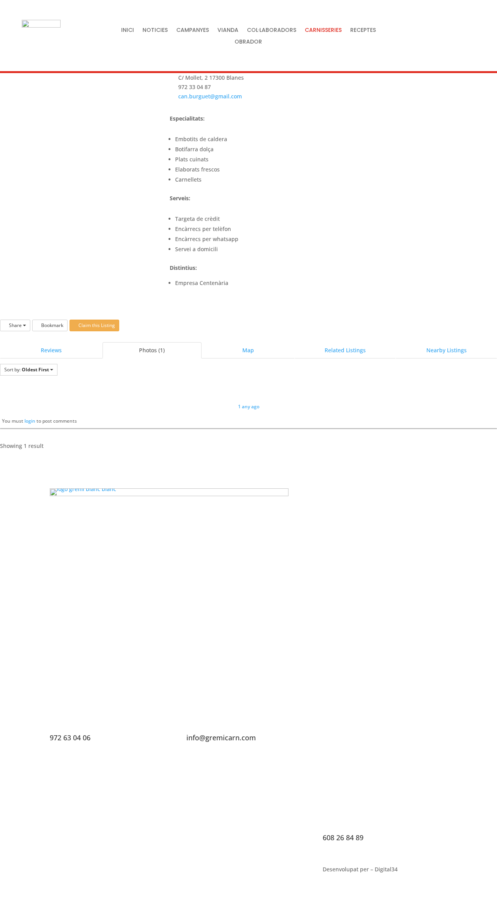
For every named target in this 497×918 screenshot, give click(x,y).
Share (15, 325)
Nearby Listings (446, 350)
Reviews (51, 350)
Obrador (248, 42)
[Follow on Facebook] (412, 36)
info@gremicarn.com (221, 737)
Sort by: (26, 369)
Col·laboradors (271, 30)
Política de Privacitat (76, 871)
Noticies (155, 30)
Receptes (363, 30)
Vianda (227, 30)
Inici (127, 30)
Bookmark (51, 325)
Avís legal (62, 883)
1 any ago (248, 406)
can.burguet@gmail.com (210, 96)
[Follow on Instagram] (430, 36)
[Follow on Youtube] (448, 36)
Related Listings (345, 350)
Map (248, 350)
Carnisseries (323, 30)
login (29, 421)
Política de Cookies (135, 871)
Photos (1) (152, 350)
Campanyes (192, 30)
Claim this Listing (96, 325)
